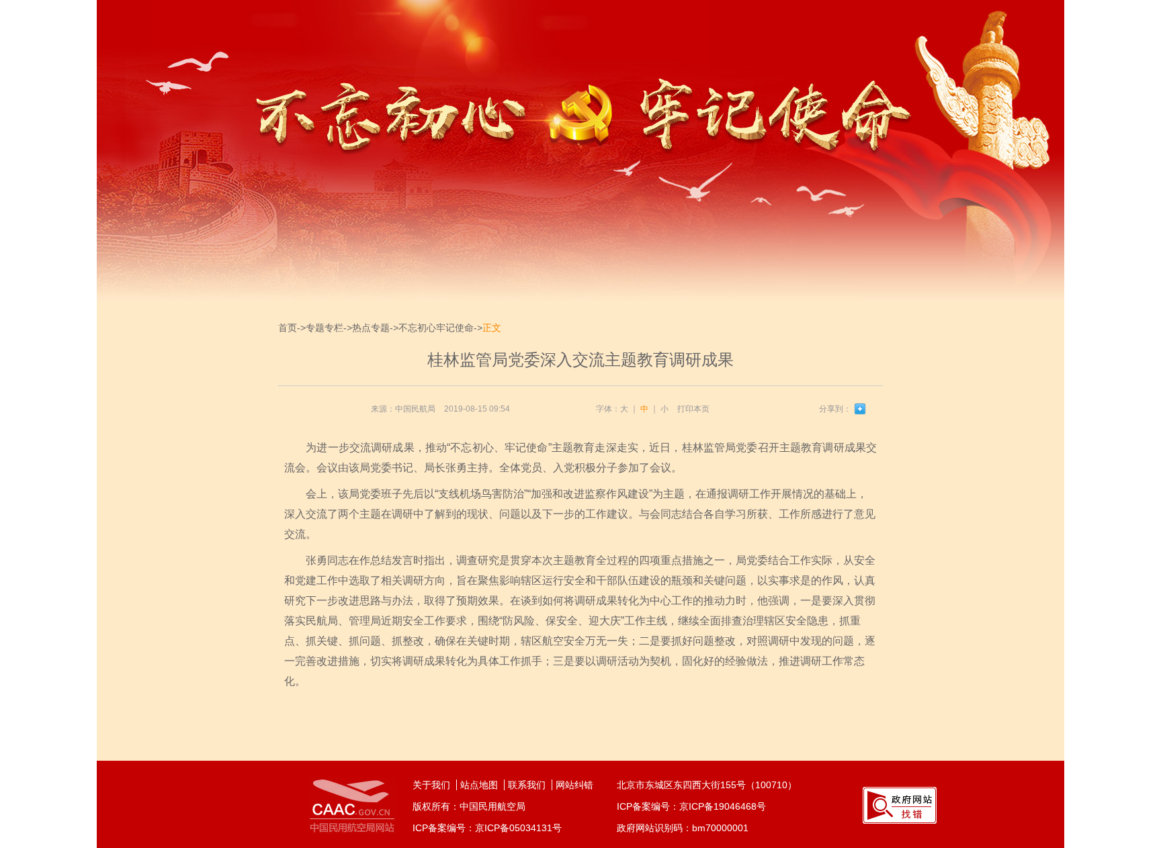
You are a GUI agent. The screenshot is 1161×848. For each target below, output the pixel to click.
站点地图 (479, 785)
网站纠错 (574, 785)
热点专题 (371, 327)
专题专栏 (324, 327)
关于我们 (431, 785)
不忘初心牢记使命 (436, 327)
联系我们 (527, 785)
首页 (287, 327)
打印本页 (693, 409)
